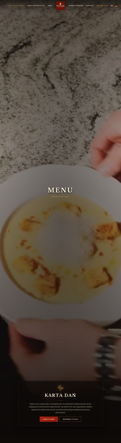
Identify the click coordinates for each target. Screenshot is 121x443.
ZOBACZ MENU (49, 419)
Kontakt (90, 5)
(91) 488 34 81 (102, 5)
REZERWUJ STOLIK (70, 419)
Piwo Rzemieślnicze (36, 5)
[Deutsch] (116, 5)
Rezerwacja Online (16, 5)
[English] (112, 5)
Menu (50, 5)
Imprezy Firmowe (76, 5)
